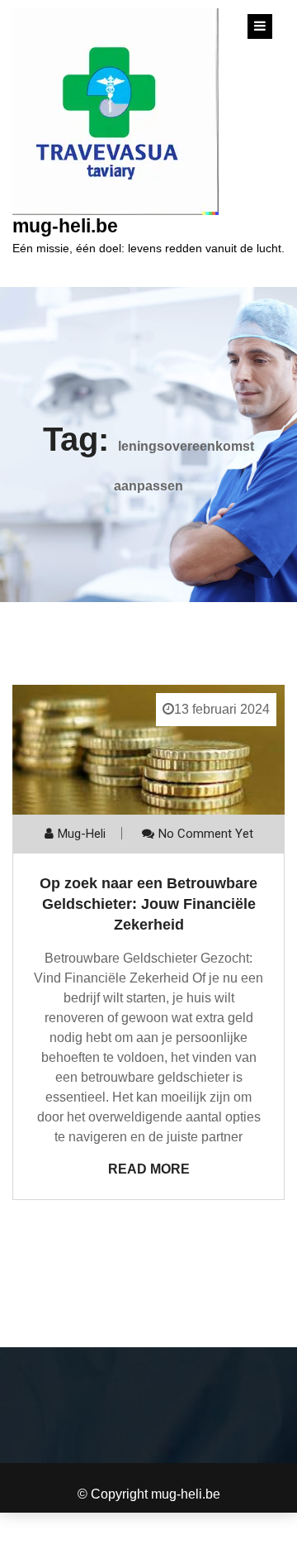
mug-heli (82, 833)
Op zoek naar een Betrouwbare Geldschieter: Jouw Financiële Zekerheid (148, 904)
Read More (149, 1169)
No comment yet (205, 833)
